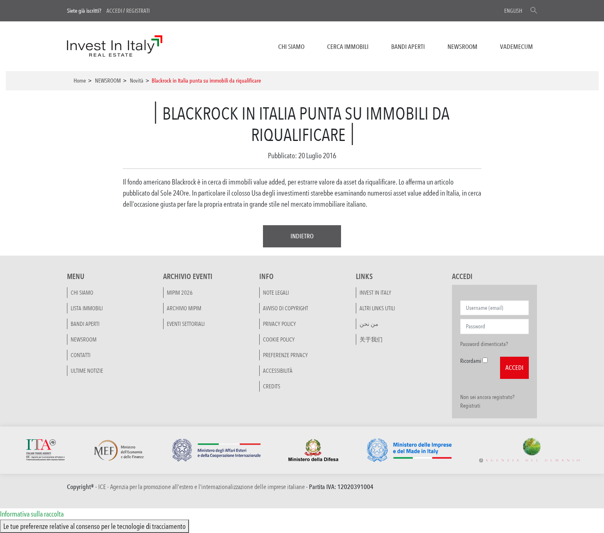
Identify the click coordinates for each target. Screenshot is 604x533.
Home (80, 80)
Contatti (80, 355)
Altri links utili (377, 308)
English (513, 10)
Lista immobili (87, 308)
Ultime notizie (87, 370)
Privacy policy (279, 324)
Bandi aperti (408, 47)
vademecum (516, 47)
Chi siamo (291, 47)
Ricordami (470, 361)
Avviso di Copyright (285, 308)
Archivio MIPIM (184, 308)
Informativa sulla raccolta (32, 513)
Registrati (138, 10)
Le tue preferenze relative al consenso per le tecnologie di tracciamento (94, 526)
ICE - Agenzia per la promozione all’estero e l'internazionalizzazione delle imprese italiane (201, 487)
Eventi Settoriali (186, 324)
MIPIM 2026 (180, 292)
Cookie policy (279, 339)
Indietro (302, 236)
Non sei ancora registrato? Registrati (487, 401)
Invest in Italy (375, 292)
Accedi (114, 10)
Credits (271, 386)
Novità (136, 80)
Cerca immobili (348, 47)
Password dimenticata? (484, 344)
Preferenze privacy (285, 355)
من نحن (369, 324)
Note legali (276, 292)
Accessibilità (278, 370)
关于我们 (371, 339)
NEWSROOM (462, 47)
